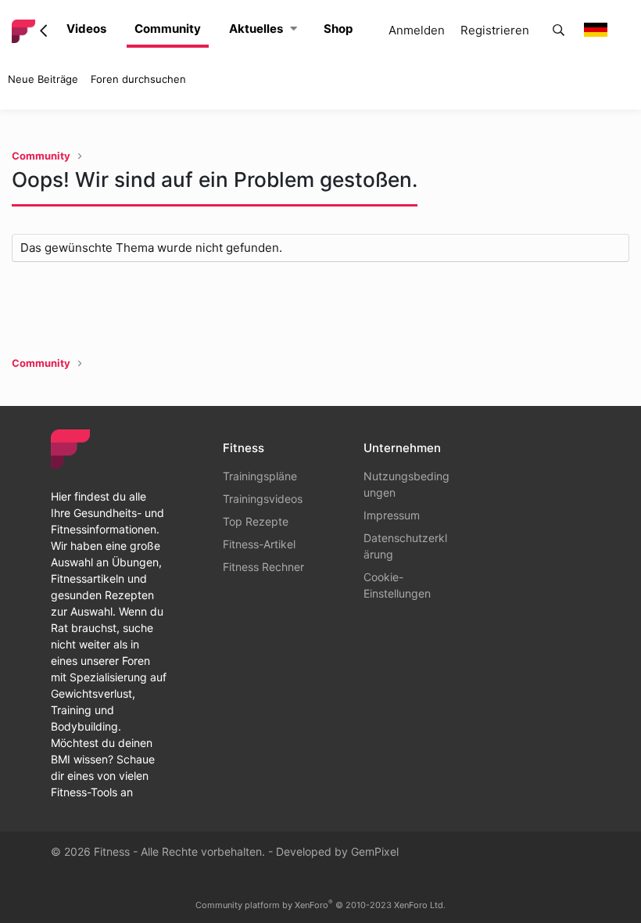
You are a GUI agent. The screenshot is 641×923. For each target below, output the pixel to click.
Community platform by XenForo (320, 905)
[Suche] (558, 31)
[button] (293, 29)
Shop (338, 28)
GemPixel (375, 851)
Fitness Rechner (263, 566)
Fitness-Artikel (259, 544)
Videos (86, 28)
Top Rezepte (255, 521)
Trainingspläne (260, 476)
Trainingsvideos (263, 498)
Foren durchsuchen (138, 79)
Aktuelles (256, 28)
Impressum (391, 515)
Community (167, 28)
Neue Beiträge (43, 79)
